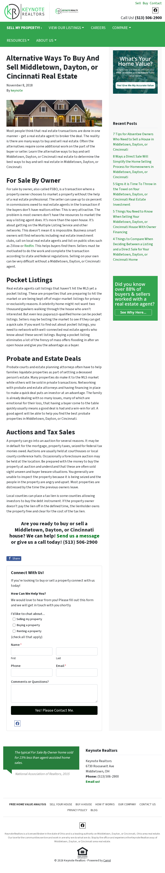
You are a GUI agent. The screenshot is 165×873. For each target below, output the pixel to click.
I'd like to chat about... (28, 613)
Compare (120, 28)
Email (61, 665)
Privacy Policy (77, 810)
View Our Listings (65, 28)
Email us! (93, 781)
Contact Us (147, 804)
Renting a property (29, 631)
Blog (94, 810)
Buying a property (28, 625)
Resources (16, 40)
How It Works (105, 804)
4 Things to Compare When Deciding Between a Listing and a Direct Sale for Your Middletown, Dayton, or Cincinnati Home (133, 249)
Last (58, 658)
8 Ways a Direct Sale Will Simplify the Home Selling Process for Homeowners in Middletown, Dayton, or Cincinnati (133, 166)
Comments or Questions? (30, 681)
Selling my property (29, 619)
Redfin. (29, 246)
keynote (17, 90)
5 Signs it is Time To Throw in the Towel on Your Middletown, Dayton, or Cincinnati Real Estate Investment (134, 194)
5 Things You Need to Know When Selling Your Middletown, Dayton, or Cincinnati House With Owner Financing (134, 221)
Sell (138, 3)
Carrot (107, 860)
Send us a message (78, 536)
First (13, 658)
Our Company (127, 804)
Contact (156, 3)
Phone (16, 665)
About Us (44, 40)
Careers (98, 28)
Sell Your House (61, 804)
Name (16, 644)
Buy (145, 3)
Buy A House (84, 804)
